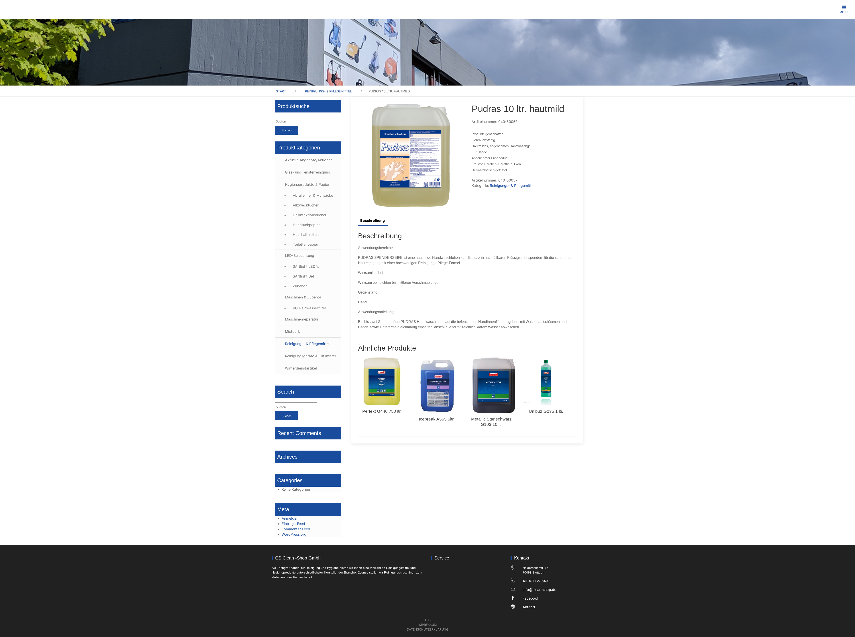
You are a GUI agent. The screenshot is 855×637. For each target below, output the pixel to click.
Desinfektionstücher (309, 215)
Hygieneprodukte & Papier (307, 184)
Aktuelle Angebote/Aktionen (308, 160)
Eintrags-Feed (293, 523)
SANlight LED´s (306, 266)
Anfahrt (529, 607)
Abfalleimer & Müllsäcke (313, 195)
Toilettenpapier (305, 244)
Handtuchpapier (306, 225)
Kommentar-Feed (296, 529)
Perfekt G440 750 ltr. (381, 411)
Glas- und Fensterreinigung (307, 172)
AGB (427, 620)
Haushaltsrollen (306, 234)
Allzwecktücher (306, 205)
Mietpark (292, 331)
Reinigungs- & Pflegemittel (328, 91)
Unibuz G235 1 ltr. (546, 411)
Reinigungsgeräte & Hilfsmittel (310, 356)
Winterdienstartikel (301, 368)
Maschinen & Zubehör (303, 297)
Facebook (531, 598)
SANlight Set (303, 276)
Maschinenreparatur (301, 319)
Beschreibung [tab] (372, 220)
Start (281, 91)
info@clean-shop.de (539, 589)
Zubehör (300, 286)
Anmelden (290, 518)
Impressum (427, 625)
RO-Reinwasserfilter (309, 308)
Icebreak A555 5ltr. (436, 419)
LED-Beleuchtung (299, 255)
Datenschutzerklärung (427, 629)
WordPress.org (294, 534)
